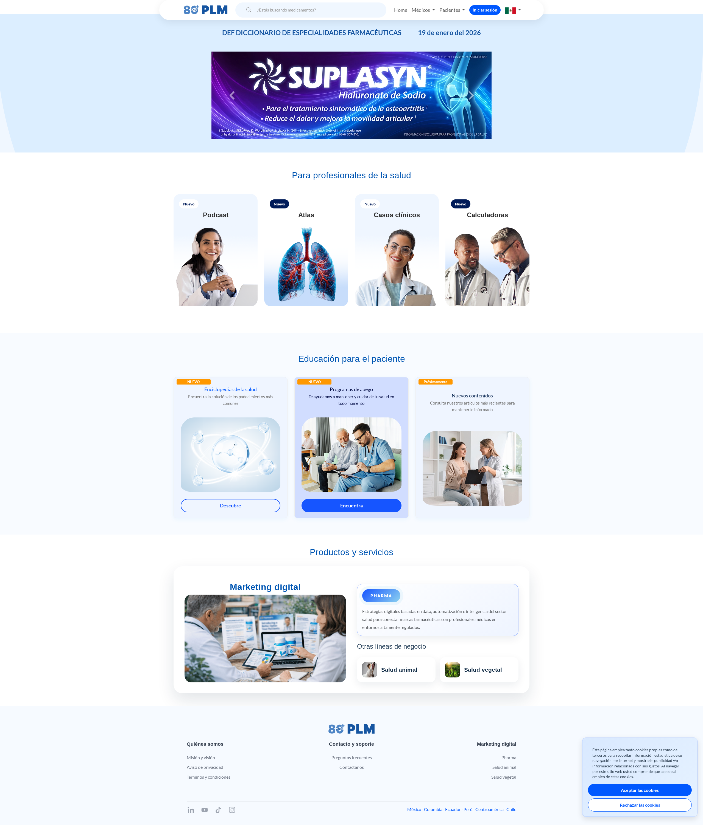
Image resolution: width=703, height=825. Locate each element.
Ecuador (453, 809)
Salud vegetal (503, 776)
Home (400, 10)
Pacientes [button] (450, 10)
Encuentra (351, 505)
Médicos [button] (421, 10)
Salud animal (504, 767)
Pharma (508, 757)
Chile (511, 809)
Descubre (230, 505)
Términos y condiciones (208, 776)
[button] (513, 10)
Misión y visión (201, 757)
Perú (468, 809)
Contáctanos (351, 767)
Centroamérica (489, 809)
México (414, 809)
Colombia (433, 809)
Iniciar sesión (485, 9)
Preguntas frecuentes (351, 757)
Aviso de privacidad (205, 767)
